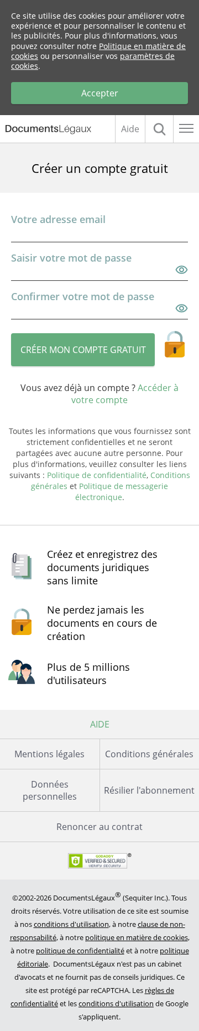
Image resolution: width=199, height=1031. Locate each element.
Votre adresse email (58, 219)
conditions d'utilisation (71, 924)
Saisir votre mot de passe (71, 257)
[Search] (159, 129)
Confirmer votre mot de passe (82, 296)
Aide (130, 129)
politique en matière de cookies (136, 937)
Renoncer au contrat (99, 827)
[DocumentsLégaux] (45, 129)
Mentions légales (49, 754)
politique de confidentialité (80, 951)
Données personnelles (50, 790)
